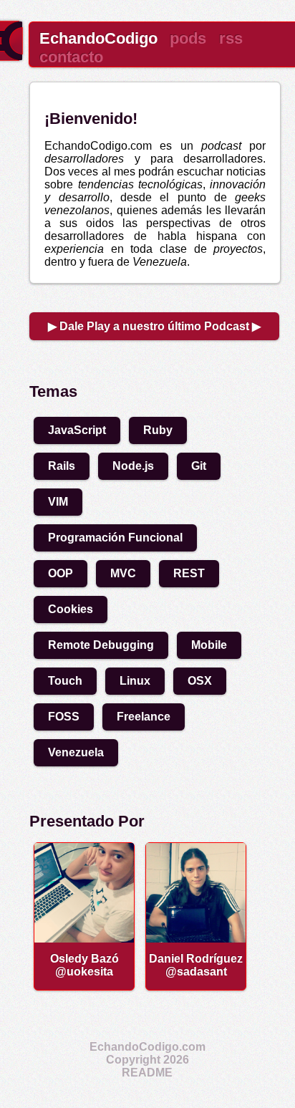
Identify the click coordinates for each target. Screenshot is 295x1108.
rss (231, 38)
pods (188, 38)
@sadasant (196, 971)
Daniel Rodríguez (196, 959)
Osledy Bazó (84, 959)
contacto (71, 57)
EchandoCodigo (98, 38)
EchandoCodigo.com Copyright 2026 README (147, 1060)
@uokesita (84, 971)
